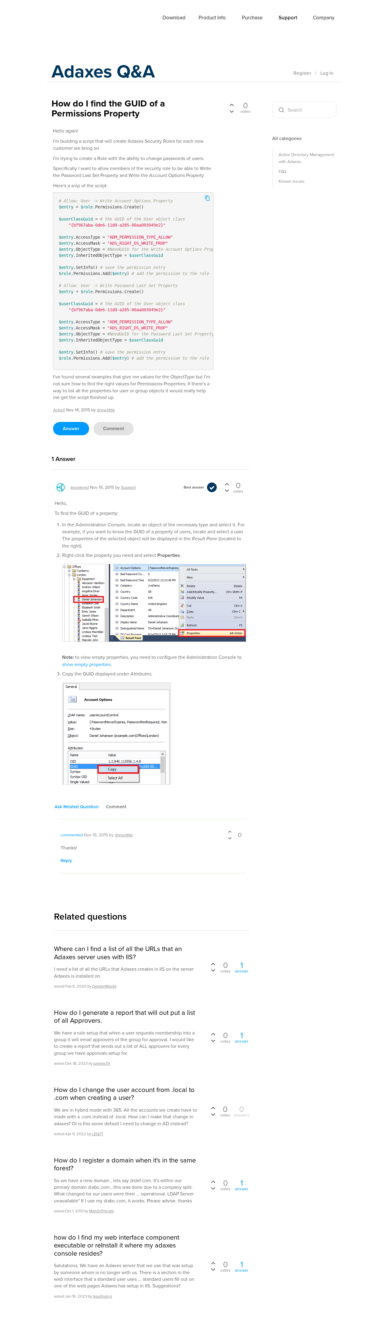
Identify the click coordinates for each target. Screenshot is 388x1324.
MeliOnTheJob (101, 1211)
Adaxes (66, 18)
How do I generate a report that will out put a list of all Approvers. (124, 1017)
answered (79, 487)
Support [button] (288, 17)
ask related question (77, 806)
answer (71, 428)
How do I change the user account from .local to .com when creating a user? (124, 1094)
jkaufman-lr (102, 1296)
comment (113, 428)
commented (72, 835)
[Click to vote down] (232, 110)
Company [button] (323, 17)
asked (59, 410)
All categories (286, 138)
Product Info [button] (212, 17)
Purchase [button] (252, 17)
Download (174, 17)
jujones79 (101, 1063)
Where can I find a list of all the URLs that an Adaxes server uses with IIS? (118, 953)
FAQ (282, 171)
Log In (326, 73)
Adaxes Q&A (103, 71)
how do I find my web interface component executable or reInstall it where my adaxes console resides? (116, 1245)
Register (302, 73)
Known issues (292, 181)
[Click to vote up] (232, 105)
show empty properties (86, 664)
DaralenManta (104, 986)
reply (66, 860)
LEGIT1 (97, 1133)
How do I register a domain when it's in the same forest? (125, 1164)
